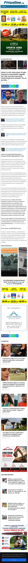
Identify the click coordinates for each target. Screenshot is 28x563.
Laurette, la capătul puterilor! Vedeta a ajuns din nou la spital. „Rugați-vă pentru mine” (14, 410)
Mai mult (23, 556)
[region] (14, 557)
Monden (3, 82)
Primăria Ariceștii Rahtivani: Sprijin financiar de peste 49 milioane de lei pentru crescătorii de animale (15, 518)
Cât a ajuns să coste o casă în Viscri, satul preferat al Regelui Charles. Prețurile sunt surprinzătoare (13, 434)
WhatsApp (18, 282)
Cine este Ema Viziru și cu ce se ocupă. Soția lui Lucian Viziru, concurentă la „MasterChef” (14, 360)
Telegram (9, 284)
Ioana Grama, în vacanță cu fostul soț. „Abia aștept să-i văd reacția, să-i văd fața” (17, 491)
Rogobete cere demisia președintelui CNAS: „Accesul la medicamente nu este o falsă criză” (16, 135)
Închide (14, 560)
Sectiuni (4, 6)
